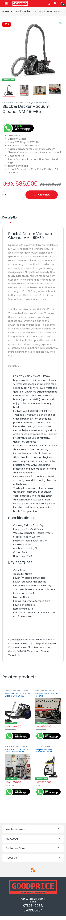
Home (5, 11)
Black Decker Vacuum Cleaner (16, 102)
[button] (60, 23)
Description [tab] (10, 217)
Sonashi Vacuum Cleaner (16, 690)
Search (48, 3)
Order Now (44, 194)
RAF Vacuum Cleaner (18, 746)
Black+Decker (23, 11)
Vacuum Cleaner (40, 102)
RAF (6, 746)
